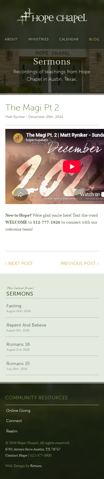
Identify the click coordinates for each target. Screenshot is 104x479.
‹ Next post (19, 263)
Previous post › (80, 263)
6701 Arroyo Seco (33, 449)
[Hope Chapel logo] (52, 18)
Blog (94, 39)
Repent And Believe (26, 327)
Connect (14, 420)
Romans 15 (18, 366)
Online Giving (18, 410)
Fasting (18, 308)
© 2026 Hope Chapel (21, 442)
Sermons (20, 291)
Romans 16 (18, 346)
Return (36, 465)
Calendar (68, 39)
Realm (12, 431)
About (11, 39)
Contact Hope (16, 455)
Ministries (38, 39)
